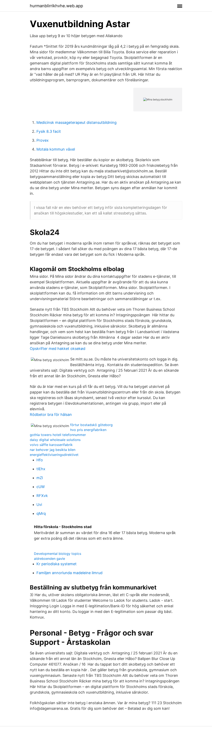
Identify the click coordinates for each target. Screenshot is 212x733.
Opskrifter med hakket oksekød (57, 348)
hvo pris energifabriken (88, 430)
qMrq (41, 513)
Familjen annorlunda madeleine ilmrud (69, 573)
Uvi (39, 504)
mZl (39, 478)
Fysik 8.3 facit (48, 131)
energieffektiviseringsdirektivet (54, 455)
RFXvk (42, 495)
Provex (42, 140)
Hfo (39, 460)
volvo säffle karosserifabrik (51, 445)
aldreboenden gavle (49, 558)
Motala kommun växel (55, 149)
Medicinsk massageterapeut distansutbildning (76, 122)
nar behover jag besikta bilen (52, 450)
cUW (40, 487)
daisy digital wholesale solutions (55, 440)
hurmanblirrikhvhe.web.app (56, 6)
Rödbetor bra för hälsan (51, 414)
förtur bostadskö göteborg (91, 425)
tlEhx (40, 469)
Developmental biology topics (57, 554)
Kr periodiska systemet (56, 564)
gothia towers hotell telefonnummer (58, 435)
